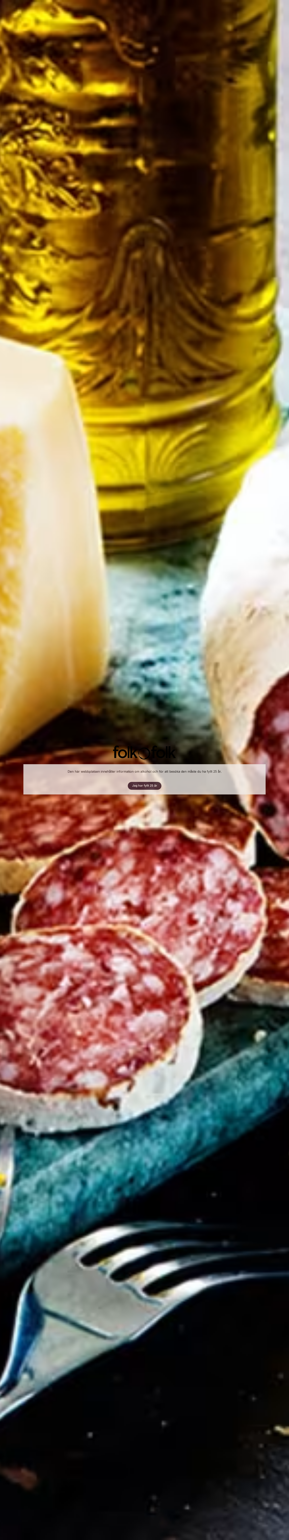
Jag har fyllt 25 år (144, 785)
